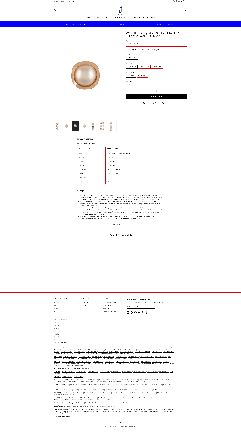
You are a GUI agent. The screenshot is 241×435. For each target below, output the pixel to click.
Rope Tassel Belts (85, 368)
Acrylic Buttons (91, 351)
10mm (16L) (132, 58)
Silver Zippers (139, 411)
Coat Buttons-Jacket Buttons (159, 348)
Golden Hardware (105, 380)
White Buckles (146, 361)
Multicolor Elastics (139, 371)
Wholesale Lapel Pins (70, 390)
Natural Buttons (130, 350)
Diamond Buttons (158, 350)
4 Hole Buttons (93, 353)
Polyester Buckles (61, 365)
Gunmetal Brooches (133, 358)
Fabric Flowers (67, 376)
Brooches (57, 305)
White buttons (103, 351)
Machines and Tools (60, 342)
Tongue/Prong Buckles (122, 363)
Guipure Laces (125, 385)
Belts (55, 311)
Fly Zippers (64, 411)
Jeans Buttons (132, 353)
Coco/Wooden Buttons (93, 350)
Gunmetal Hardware (91, 380)
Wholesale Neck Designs (74, 393)
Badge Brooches (94, 358)
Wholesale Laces (156, 385)
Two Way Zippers (159, 409)
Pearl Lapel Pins (125, 390)
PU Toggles (80, 403)
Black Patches (65, 400)
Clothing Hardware (60, 319)
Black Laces (74, 385)
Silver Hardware (118, 380)
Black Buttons (114, 351)
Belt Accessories (77, 380)
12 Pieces (131, 76)
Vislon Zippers (95, 411)
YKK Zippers (84, 411)
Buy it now (156, 96)
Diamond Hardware (86, 381)
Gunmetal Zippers (151, 411)
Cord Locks (111, 381)
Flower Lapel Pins (98, 390)
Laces (56, 322)
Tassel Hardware (155, 380)
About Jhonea (83, 302)
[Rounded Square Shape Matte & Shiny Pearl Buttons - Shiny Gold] (67, 281)
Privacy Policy (107, 305)
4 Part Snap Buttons (118, 353)
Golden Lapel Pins (139, 390)
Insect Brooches (108, 356)
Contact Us (70, 1)
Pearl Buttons (118, 350)
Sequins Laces (94, 385)
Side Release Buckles (67, 363)
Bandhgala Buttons (76, 350)
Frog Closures (112, 403)
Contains (130, 72)
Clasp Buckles (157, 361)
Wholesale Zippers (67, 409)
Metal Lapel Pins (84, 390)
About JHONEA (59, 1)
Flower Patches (144, 398)
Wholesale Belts (65, 368)
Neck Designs (58, 328)
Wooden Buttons (96, 406)
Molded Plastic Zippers (93, 409)
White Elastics (127, 371)
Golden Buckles (98, 361)
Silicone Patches (106, 400)
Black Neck (62, 395)
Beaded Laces (64, 385)
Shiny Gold (132, 67)
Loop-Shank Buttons (79, 353)
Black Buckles (134, 361)
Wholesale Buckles (68, 361)
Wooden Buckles (83, 406)
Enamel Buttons (82, 348)
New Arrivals (121, 17)
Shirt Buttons (106, 348)
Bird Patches (92, 398)
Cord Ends (120, 381)
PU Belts (75, 368)
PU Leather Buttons (144, 350)
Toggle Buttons (107, 350)
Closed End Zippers (131, 409)
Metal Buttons (142, 348)
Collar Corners (135, 381)
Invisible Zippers (108, 409)
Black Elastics (116, 371)
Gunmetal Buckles (122, 361)
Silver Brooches (119, 358)
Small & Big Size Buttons (62, 353)
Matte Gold (157, 67)
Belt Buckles (136, 363)
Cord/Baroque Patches (92, 400)
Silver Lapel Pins (152, 390)
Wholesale (102, 17)
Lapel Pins (57, 325)
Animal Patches (81, 398)
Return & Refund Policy (111, 311)
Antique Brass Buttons (142, 351)
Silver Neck (161, 393)
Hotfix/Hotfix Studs (131, 380)
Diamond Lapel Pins (112, 390)
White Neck (71, 395)
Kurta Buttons (131, 348)
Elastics (56, 314)
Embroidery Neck (127, 393)
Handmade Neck (140, 393)
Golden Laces (105, 385)
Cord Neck (98, 393)
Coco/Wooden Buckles (105, 363)
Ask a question (120, 224)
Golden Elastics (152, 371)
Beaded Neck (88, 393)
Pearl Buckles (156, 363)
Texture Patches (76, 400)
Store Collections (143, 17)
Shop (89, 17)
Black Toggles (123, 403)
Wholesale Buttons (68, 348)
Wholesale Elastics (68, 371)
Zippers (56, 340)
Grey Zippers (163, 411)
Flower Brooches (81, 358)
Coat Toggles (89, 403)
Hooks (143, 381)
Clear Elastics (64, 373)
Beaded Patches (103, 398)
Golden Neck (151, 393)
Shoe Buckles (146, 363)
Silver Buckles (109, 361)
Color (129, 63)
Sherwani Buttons (119, 348)
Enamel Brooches (67, 358)
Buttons (56, 302)
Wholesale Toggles (68, 403)
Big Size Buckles (168, 363)
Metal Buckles (91, 363)
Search (80, 308)
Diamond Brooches (147, 356)
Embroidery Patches (130, 398)
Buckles (56, 308)
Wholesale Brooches (70, 356)
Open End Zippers (145, 409)
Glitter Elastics (105, 371)
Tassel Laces (145, 385)
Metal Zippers (79, 409)
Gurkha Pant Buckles (75, 365)
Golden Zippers (128, 411)
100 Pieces (142, 76)
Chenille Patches (116, 398)
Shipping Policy (108, 308)
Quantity (130, 81)
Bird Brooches (97, 356)
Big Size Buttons (66, 351)
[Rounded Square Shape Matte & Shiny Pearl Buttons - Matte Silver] (70, 281)
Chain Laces (115, 385)
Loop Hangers (73, 381)
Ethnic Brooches (161, 356)
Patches (56, 331)
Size (128, 54)
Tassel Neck (107, 393)
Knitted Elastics (93, 371)
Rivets (127, 381)
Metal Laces (135, 385)
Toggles (56, 334)
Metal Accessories (100, 381)
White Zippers (116, 411)
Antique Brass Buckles (83, 361)
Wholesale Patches (68, 398)
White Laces (84, 385)
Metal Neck (116, 393)
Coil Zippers (119, 409)
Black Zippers (105, 411)
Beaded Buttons (79, 351)
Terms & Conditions (109, 302)
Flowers (56, 317)
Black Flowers (78, 376)
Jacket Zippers (74, 411)
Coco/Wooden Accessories (63, 337)
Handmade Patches (157, 398)
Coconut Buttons (95, 348)
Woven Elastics (81, 371)
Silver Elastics (164, 371)
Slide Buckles (80, 363)
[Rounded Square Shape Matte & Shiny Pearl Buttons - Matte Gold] (72, 281)
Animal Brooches (85, 356)
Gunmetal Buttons (126, 351)
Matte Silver (144, 67)
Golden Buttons (168, 351)
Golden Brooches (107, 358)
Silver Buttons (157, 351)
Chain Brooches (121, 356)
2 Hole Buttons (105, 353)
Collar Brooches (133, 356)
